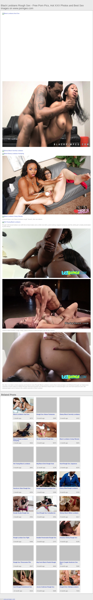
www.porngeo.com (9, 599)
